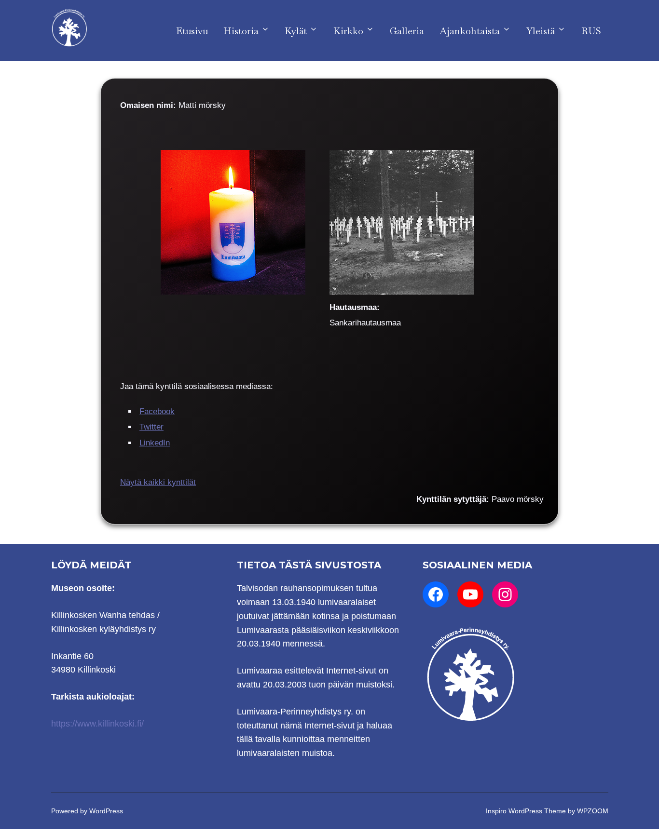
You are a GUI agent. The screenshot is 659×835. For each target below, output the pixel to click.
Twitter (151, 426)
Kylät (296, 31)
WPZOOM (592, 811)
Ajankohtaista (469, 31)
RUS (591, 31)
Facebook (157, 411)
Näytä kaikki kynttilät (158, 482)
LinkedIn (154, 442)
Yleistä (540, 31)
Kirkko (348, 31)
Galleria (407, 31)
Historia (241, 31)
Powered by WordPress (87, 811)
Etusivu (192, 31)
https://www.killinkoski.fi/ (97, 723)
